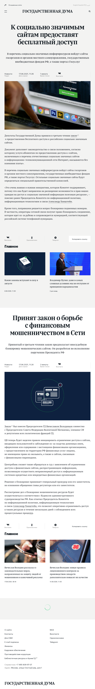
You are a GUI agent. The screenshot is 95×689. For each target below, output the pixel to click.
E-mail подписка (12, 641)
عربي (88, 5)
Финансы (9, 645)
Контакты (9, 633)
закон (74, 135)
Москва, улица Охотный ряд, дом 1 (26, 667)
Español (81, 5)
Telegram (54, 641)
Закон (8, 426)
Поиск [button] (89, 11)
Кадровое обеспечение (15, 649)
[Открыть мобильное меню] (5, 11)
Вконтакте (54, 633)
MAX (52, 629)
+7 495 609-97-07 (24, 664)
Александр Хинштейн (60, 201)
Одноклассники (57, 637)
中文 (85, 5)
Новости (8, 73)
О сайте (8, 629)
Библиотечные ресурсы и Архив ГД (20, 658)
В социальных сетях (15, 5)
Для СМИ (9, 637)
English (75, 5)
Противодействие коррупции (17, 654)
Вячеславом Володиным (59, 426)
